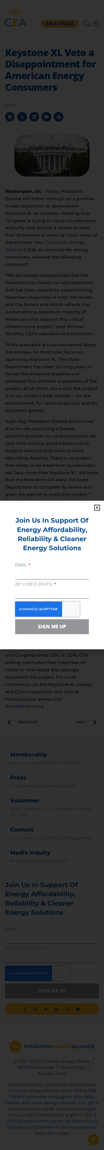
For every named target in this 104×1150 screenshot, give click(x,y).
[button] (97, 508)
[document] (52, 575)
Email (21, 565)
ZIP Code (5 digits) (34, 584)
